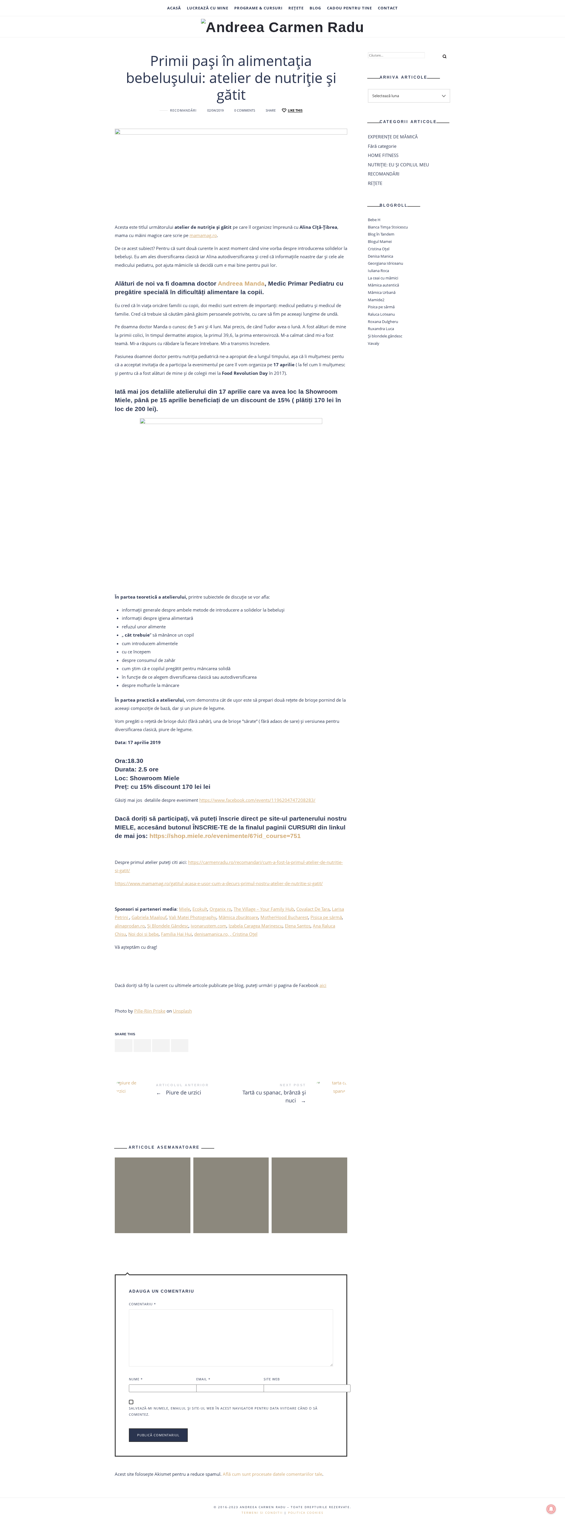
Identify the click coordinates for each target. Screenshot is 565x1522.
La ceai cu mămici (383, 278)
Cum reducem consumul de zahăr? (231, 1184)
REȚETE (375, 183)
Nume (136, 1379)
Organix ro (220, 909)
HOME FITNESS (383, 155)
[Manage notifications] (551, 1509)
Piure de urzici (173, 1090)
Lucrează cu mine (207, 8)
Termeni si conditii (262, 1513)
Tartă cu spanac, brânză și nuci (289, 1094)
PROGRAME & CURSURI (258, 8)
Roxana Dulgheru (383, 321)
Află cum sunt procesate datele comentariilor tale (272, 1474)
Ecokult (199, 909)
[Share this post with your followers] (142, 1045)
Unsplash (182, 1011)
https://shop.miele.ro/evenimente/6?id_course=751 (225, 835)
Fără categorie (382, 146)
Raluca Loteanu (381, 314)
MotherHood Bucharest (284, 917)
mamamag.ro (203, 235)
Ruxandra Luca (381, 329)
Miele (184, 909)
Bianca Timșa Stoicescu (388, 227)
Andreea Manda (241, 283)
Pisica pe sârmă (326, 917)
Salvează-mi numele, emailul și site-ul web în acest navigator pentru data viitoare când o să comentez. (223, 1411)
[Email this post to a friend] (180, 1045)
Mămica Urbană (382, 292)
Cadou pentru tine (349, 8)
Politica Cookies (305, 1513)
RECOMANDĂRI (183, 110)
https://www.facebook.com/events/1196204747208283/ (257, 800)
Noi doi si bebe (143, 934)
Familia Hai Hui (176, 934)
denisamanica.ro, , (213, 934)
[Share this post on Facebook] (123, 1045)
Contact (388, 8)
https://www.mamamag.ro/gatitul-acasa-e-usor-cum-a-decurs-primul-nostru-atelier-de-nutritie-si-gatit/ (219, 883)
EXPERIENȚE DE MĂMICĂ (393, 137)
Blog (315, 8)
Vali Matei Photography (192, 917)
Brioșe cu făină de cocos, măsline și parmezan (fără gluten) (152, 1185)
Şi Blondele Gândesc (167, 926)
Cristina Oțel (244, 934)
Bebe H (374, 219)
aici (323, 985)
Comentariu (142, 1304)
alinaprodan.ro (130, 926)
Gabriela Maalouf (149, 917)
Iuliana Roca (378, 270)
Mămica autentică (383, 285)
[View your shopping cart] (438, 7)
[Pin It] (161, 1045)
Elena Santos (297, 926)
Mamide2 (376, 299)
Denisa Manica (380, 256)
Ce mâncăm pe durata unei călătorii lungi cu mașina (309, 1185)
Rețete (296, 8)
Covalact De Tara (313, 909)
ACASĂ (174, 8)
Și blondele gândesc (385, 336)
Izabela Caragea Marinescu (255, 926)
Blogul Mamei (380, 241)
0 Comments (244, 110)
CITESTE (152, 1218)
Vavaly (373, 343)
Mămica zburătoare (238, 917)
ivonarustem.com (208, 926)
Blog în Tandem (381, 234)
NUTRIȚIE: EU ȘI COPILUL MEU (398, 165)
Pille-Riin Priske (149, 1011)
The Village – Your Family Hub (264, 909)
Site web (272, 1379)
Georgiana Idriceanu (385, 263)
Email (203, 1379)
